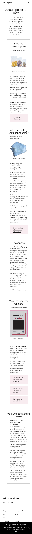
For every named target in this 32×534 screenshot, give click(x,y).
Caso (11, 470)
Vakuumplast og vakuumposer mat (19, 131)
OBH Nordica (13, 461)
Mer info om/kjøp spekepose (18, 290)
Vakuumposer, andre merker (18, 415)
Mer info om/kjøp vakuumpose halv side (18, 390)
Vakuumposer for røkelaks (18, 302)
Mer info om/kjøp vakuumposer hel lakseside (18, 379)
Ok (16, 531)
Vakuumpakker (8, 3)
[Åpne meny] (28, 3)
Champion (13, 450)
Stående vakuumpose (19, 45)
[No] (30, 528)
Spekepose (18, 243)
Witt (11, 445)
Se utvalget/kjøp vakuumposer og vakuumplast (18, 230)
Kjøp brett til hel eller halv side (17, 400)
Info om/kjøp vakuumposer (17, 118)
